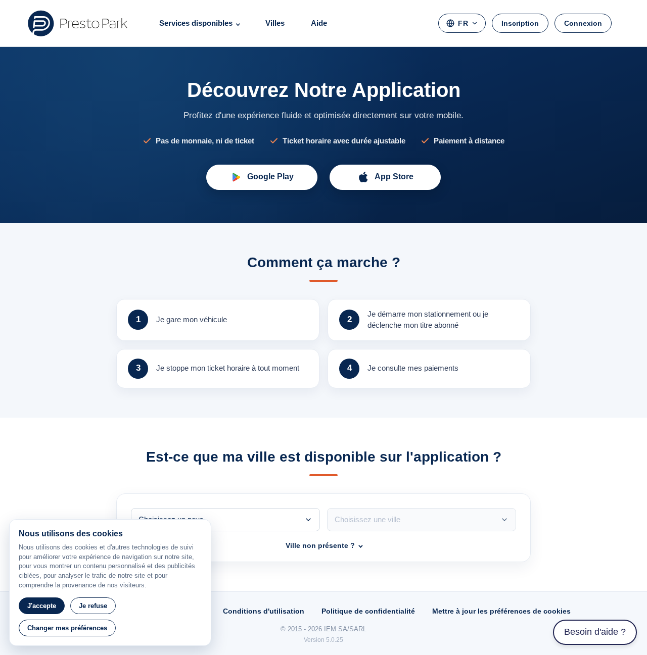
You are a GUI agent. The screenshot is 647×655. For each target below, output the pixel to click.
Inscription (520, 23)
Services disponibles (196, 23)
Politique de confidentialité (368, 611)
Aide (319, 23)
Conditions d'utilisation (263, 611)
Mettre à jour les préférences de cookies (501, 611)
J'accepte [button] (41, 606)
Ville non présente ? (320, 545)
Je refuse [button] (93, 606)
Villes (275, 23)
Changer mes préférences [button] (67, 628)
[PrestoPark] (78, 23)
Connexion (583, 23)
